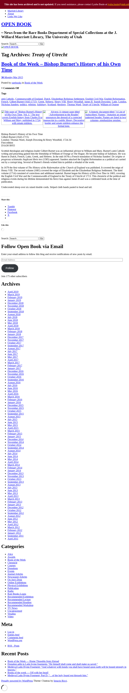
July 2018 (12, 317)
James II (88, 101)
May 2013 (13, 493)
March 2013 (14, 499)
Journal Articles (15, 574)
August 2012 (14, 516)
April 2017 (13, 359)
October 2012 (14, 510)
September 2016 (16, 379)
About (11, 13)
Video (11, 616)
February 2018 (15, 331)
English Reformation (114, 98)
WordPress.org (15, 640)
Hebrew (49, 101)
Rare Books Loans (17, 594)
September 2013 (16, 482)
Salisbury (41, 104)
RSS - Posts (13, 645)
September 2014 (16, 447)
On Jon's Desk (15, 579)
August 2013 (14, 484)
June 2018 (13, 320)
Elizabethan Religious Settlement (67, 98)
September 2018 (16, 311)
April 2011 (13, 538)
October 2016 (14, 377)
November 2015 (16, 408)
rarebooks (16, 82)
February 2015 (15, 433)
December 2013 (15, 473)
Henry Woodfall (75, 101)
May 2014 (13, 459)
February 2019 (15, 297)
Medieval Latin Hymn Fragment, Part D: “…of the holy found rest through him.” (48, 675)
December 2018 (15, 303)
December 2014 (15, 439)
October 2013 (14, 479)
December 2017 (15, 337)
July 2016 (12, 385)
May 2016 (13, 391)
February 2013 (15, 501)
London (122, 101)
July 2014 (12, 453)
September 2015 (16, 413)
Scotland (51, 104)
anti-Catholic (7, 98)
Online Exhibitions (17, 582)
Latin (114, 101)
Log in (11, 632)
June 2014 (13, 456)
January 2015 (14, 436)
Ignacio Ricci (60, 680)
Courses (12, 565)
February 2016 (15, 399)
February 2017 (15, 365)
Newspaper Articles (17, 577)
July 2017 (12, 351)
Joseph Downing (102, 101)
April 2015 (13, 428)
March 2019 (14, 294)
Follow (10, 268)
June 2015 (13, 422)
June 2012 (13, 518)
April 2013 (13, 496)
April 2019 (13, 291)
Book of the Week (34, 82)
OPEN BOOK (16, 24)
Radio (11, 591)
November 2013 (16, 476)
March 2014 (14, 465)
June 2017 (13, 354)
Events (11, 571)
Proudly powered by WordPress (17, 680)
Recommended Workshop (20, 605)
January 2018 (14, 334)
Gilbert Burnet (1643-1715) (23, 101)
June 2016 (13, 388)
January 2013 (14, 504)
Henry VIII (60, 101)
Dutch (47, 98)
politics (23, 104)
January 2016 (14, 402)
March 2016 (14, 396)
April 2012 (13, 524)
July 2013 (12, 487)
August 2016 (14, 382)
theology (61, 104)
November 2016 (16, 374)
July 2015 (12, 419)
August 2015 (14, 416)
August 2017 (14, 348)
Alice (10, 554)
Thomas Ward (74, 104)
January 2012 (14, 533)
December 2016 (15, 371)
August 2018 (14, 314)
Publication (13, 588)
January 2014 (14, 470)
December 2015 (15, 405)
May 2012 (13, 521)
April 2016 (13, 394)
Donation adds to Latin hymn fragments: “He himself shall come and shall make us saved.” (53, 664)
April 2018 (13, 325)
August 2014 (14, 450)
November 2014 (16, 442)
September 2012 (16, 513)
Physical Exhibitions (18, 585)
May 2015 (13, 425)
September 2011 (16, 535)
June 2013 (13, 490)
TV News (12, 608)
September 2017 (16, 345)
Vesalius (12, 613)
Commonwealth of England (29, 98)
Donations (13, 568)
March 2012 (14, 527)
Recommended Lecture (19, 599)
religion (32, 104)
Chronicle (12, 562)
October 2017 (14, 342)
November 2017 (16, 340)
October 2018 (14, 308)
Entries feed (13, 634)
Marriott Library (16, 10)
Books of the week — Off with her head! (28, 672)
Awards (11, 557)
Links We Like (15, 16)
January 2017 (14, 368)
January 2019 (14, 300)
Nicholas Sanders (10, 104)
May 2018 (13, 323)
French (4, 101)
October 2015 (14, 411)
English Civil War (94, 98)
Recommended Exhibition (21, 596)
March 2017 (14, 362)
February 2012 (15, 530)
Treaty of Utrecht (90, 104)
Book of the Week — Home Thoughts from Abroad (33, 661)
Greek (41, 101)
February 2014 (15, 467)
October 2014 (14, 445)
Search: (5, 43)
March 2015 (14, 430)
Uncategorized (15, 611)
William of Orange (110, 104)
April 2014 (13, 462)
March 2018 (14, 328)
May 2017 (13, 357)
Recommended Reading (19, 602)
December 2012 (15, 507)
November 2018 (16, 306)
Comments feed (15, 637)
